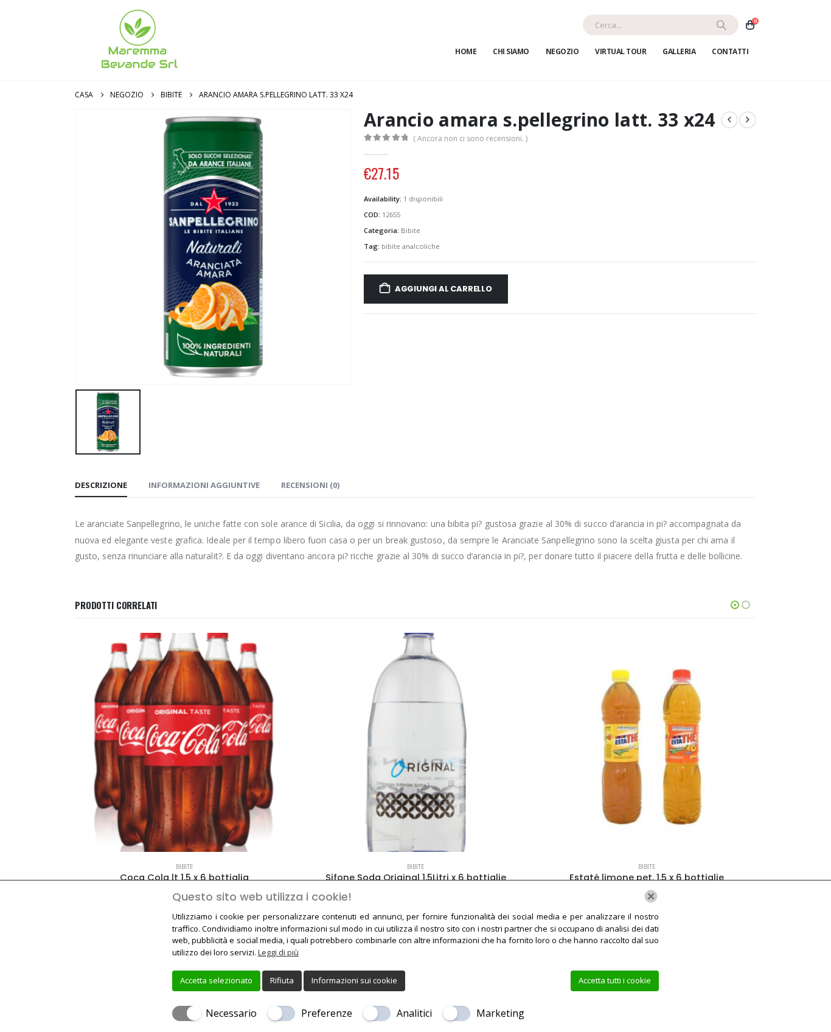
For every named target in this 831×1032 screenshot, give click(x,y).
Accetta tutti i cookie (615, 980)
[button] (734, 605)
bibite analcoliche (410, 246)
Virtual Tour (620, 51)
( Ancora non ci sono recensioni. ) (470, 138)
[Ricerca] (721, 25)
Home (465, 51)
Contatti (730, 51)
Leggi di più (278, 952)
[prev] (729, 119)
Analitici (414, 1013)
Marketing (500, 1013)
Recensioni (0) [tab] (310, 484)
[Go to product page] (184, 742)
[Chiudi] (651, 896)
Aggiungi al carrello (443, 289)
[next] (747, 119)
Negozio (562, 51)
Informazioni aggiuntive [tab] (204, 484)
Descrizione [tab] (101, 484)
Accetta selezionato (216, 980)
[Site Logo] (137, 40)
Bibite (410, 230)
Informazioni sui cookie (354, 980)
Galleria (678, 51)
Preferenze (326, 1013)
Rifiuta (282, 980)
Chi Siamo (511, 51)
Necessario (231, 1013)
